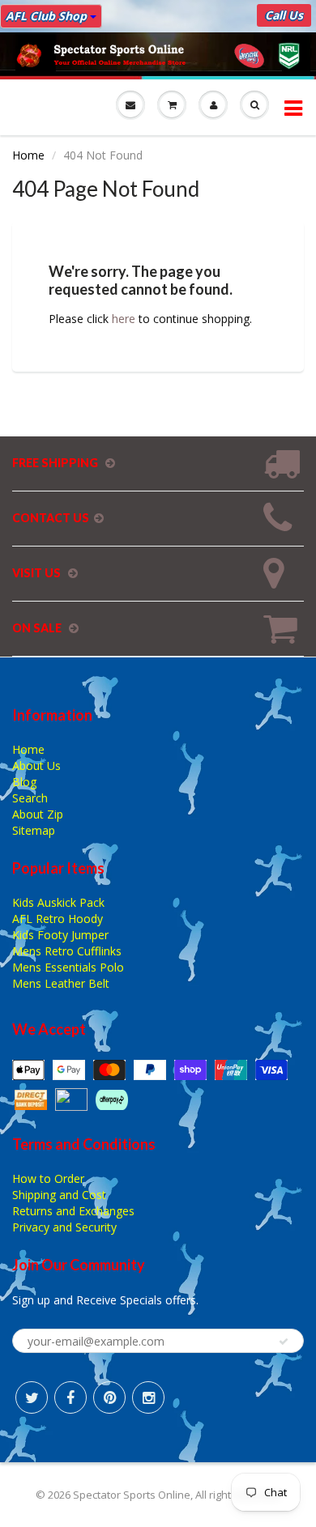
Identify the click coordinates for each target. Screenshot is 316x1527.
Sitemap (33, 830)
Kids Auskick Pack (58, 902)
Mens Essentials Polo (68, 967)
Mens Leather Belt (60, 983)
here (123, 318)
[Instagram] (148, 1397)
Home (28, 155)
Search (30, 798)
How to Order (48, 1178)
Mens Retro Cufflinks (67, 951)
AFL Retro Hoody (57, 918)
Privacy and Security (64, 1227)
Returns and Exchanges (73, 1211)
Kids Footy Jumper (60, 934)
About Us (36, 765)
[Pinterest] (109, 1397)
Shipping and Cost (59, 1194)
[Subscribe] (283, 1342)
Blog (24, 781)
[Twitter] (31, 1397)
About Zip (37, 814)
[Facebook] (70, 1397)
